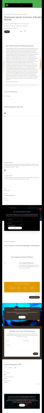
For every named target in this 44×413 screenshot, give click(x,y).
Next (38, 383)
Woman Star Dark (7, 372)
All (5, 367)
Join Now (22, 405)
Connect (7, 31)
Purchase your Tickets (34, 297)
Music (15, 367)
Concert (10, 367)
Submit (35, 353)
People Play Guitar (7, 380)
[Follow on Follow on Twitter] (7, 96)
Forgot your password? (11, 225)
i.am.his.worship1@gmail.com (9, 195)
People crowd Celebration (9, 376)
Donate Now (22, 317)
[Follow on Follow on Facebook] (5, 96)
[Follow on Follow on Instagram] (9, 96)
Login (15, 227)
